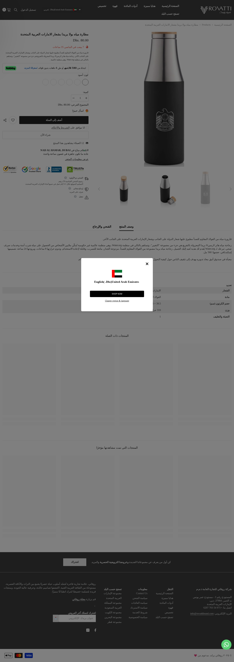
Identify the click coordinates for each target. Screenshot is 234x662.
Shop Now (117, 294)
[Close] (147, 264)
